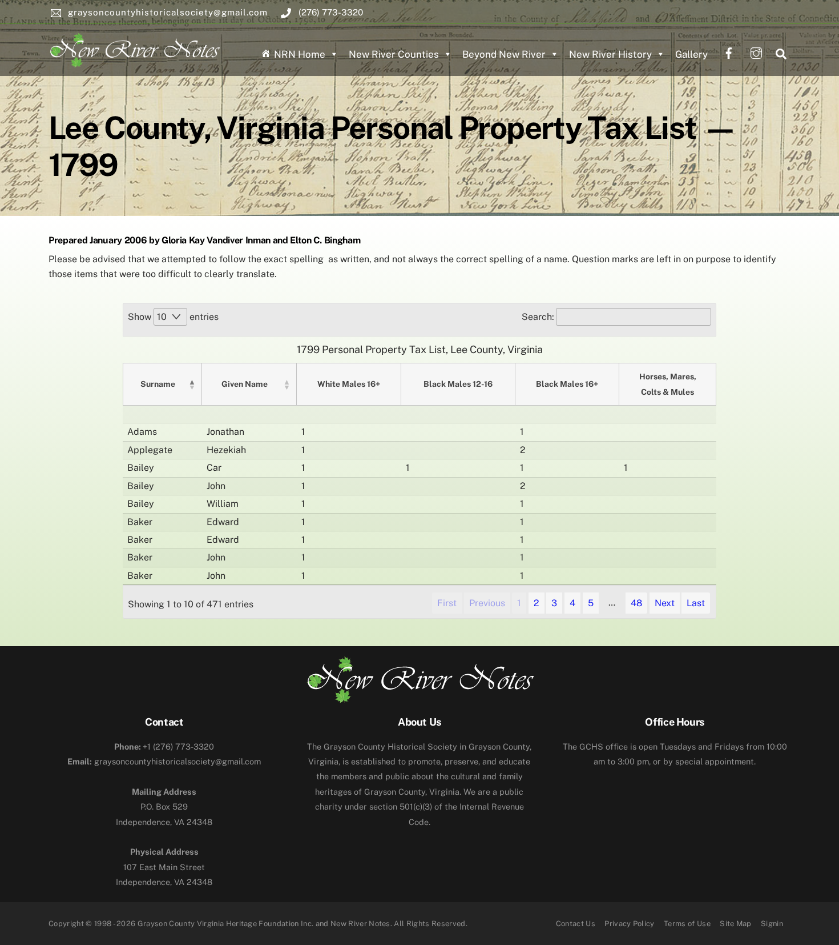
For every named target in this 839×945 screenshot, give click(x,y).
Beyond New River (504, 54)
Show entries (173, 316)
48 (636, 603)
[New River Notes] (134, 48)
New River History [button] (610, 54)
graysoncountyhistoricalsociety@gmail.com (164, 761)
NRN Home (299, 54)
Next (665, 603)
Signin (772, 923)
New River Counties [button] (394, 54)
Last (696, 603)
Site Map (736, 923)
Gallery (691, 54)
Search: (538, 316)
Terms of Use (687, 923)
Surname (157, 384)
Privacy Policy (629, 923)
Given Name (244, 384)
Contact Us (575, 923)
